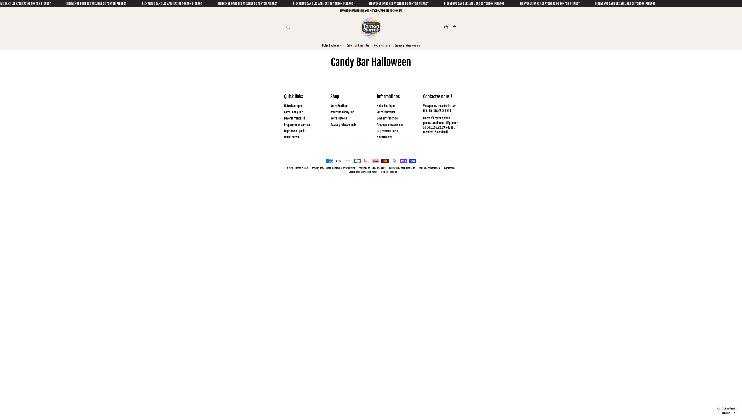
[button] (288, 27)
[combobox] (729, 413)
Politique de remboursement (372, 168)
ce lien (445, 110)
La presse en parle (294, 131)
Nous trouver (291, 137)
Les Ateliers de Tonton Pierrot (334, 168)
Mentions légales (389, 172)
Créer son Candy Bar (342, 112)
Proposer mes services (297, 125)
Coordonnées (449, 168)
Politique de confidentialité (402, 168)
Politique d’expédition (429, 168)
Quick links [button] (293, 96)
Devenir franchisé (294, 118)
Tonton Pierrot (301, 168)
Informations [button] (388, 96)
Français (726, 413)
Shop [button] (334, 96)
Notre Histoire (338, 118)
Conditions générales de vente (363, 172)
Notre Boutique (293, 106)
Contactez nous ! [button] (437, 96)
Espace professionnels (343, 125)
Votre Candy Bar (293, 112)
